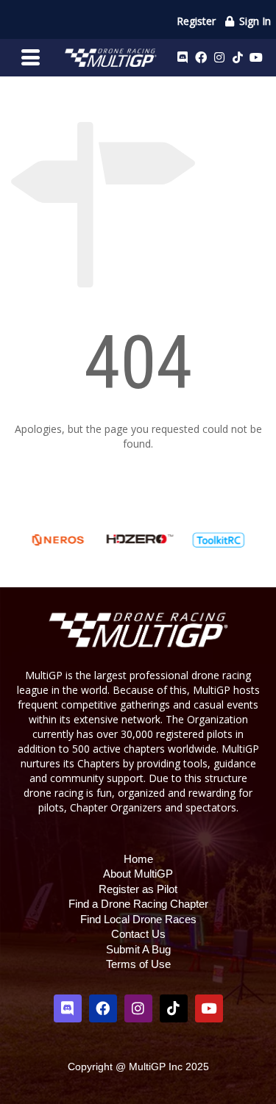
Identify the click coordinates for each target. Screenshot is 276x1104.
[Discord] (182, 57)
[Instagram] (219, 57)
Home (138, 859)
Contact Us (138, 934)
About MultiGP (138, 873)
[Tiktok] (238, 57)
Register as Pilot (138, 889)
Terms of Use (138, 964)
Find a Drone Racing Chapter (138, 903)
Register (196, 21)
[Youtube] (256, 57)
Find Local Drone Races (138, 919)
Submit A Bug (138, 949)
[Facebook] (201, 57)
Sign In (253, 21)
